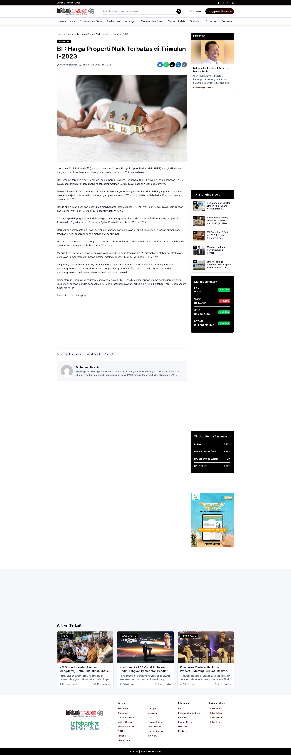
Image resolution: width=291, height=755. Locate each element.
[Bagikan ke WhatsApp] (166, 64)
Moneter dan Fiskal (152, 21)
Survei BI (109, 354)
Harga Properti (93, 354)
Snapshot (195, 21)
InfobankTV (214, 722)
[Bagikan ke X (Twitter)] (172, 64)
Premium (226, 21)
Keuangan (130, 21)
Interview (152, 735)
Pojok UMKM (154, 726)
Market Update (176, 21)
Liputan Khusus (155, 731)
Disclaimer (183, 726)
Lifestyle (152, 708)
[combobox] (141, 11)
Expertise (211, 21)
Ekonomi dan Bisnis (91, 21)
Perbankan (113, 21)
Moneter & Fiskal (126, 717)
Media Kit (182, 731)
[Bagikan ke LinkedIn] (178, 64)
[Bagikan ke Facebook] (160, 64)
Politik (121, 731)
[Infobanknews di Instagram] (228, 3)
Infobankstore (215, 713)
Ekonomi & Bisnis (126, 726)
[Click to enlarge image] (122, 118)
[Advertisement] (14, 380)
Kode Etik (183, 717)
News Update (67, 21)
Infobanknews (216, 708)
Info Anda (152, 713)
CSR (150, 717)
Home (60, 34)
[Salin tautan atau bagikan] (184, 64)
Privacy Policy (185, 722)
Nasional (122, 735)
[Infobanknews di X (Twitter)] (223, 3)
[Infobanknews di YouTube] (233, 3)
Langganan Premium (220, 11)
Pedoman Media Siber (189, 713)
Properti (70, 34)
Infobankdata (215, 717)
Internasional (124, 740)
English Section (155, 722)
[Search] (178, 11)
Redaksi (182, 708)
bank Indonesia (73, 354)
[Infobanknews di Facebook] (218, 3)
